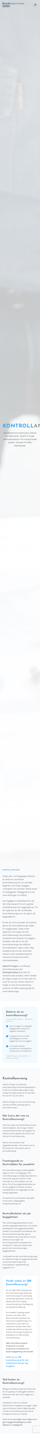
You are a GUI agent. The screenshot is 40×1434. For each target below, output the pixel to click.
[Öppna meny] (35, 5)
